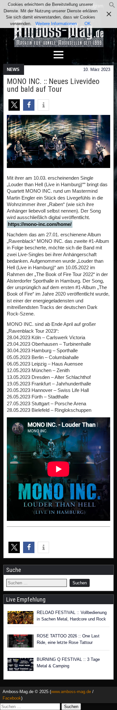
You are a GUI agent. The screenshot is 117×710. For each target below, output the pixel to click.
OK (87, 23)
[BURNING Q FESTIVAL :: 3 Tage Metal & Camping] (20, 664)
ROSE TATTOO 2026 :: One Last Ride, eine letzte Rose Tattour (68, 639)
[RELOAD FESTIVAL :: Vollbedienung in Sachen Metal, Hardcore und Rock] (20, 617)
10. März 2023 (96, 69)
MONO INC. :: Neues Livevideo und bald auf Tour (53, 85)
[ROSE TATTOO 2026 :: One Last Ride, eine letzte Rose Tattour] (20, 640)
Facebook (12, 698)
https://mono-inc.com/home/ (40, 224)
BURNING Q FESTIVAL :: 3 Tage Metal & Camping (68, 662)
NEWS (13, 69)
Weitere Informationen (56, 23)
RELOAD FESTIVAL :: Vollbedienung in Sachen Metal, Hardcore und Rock (72, 615)
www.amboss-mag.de (71, 691)
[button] (112, 6)
